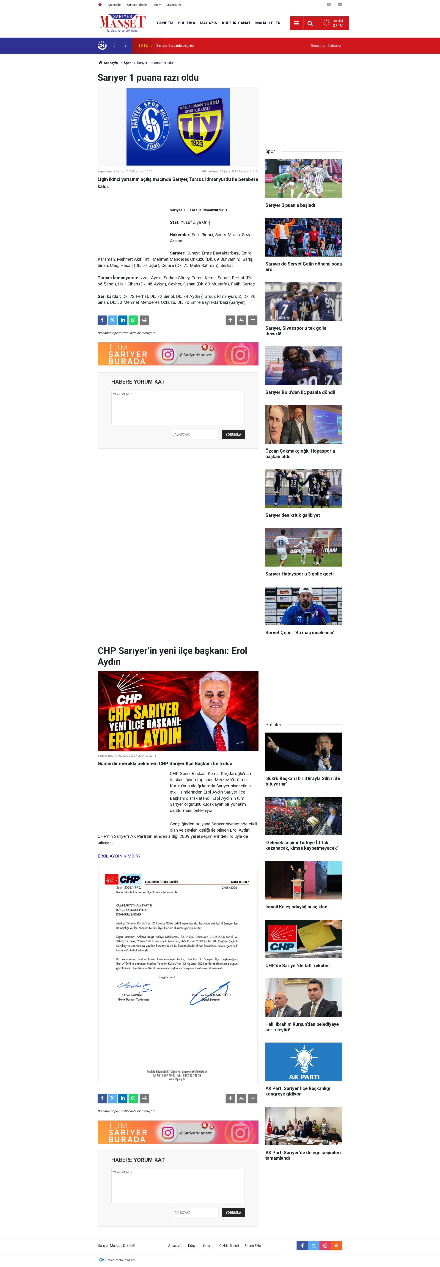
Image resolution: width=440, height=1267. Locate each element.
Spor (127, 63)
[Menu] (296, 23)
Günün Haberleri (137, 4)
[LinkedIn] (122, 320)
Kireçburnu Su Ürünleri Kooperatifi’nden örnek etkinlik (198, 45)
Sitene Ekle (173, 4)
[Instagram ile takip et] (325, 1245)
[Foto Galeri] (339, 4)
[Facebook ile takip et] (302, 1245)
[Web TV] (328, 4)
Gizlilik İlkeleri (229, 1246)
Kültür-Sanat (236, 23)
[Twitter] (112, 320)
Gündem (165, 23)
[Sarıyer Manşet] (123, 23)
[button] (230, 320)
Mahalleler (267, 23)
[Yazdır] (144, 320)
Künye (192, 1246)
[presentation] (114, 45)
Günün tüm (326, 45)
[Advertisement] (59, 122)
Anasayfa (110, 63)
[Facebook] (102, 320)
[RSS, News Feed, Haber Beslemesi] (336, 1245)
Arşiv (157, 4)
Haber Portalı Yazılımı (120, 1260)
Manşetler (114, 4)
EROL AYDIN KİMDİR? (119, 856)
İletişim (208, 1246)
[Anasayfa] (100, 4)
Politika (186, 23)
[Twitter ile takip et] (313, 1245)
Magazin (208, 23)
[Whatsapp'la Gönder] (133, 320)
